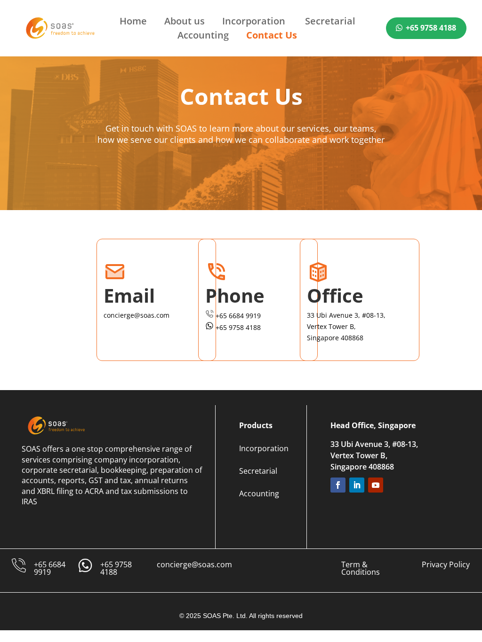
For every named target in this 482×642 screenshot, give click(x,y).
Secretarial (330, 22)
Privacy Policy (446, 564)
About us (184, 22)
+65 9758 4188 (431, 28)
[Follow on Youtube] (375, 485)
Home (133, 22)
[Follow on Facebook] (337, 485)
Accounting (203, 36)
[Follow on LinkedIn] (356, 485)
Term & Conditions (360, 568)
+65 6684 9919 (49, 568)
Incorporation (255, 22)
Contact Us (271, 36)
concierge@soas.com (194, 564)
